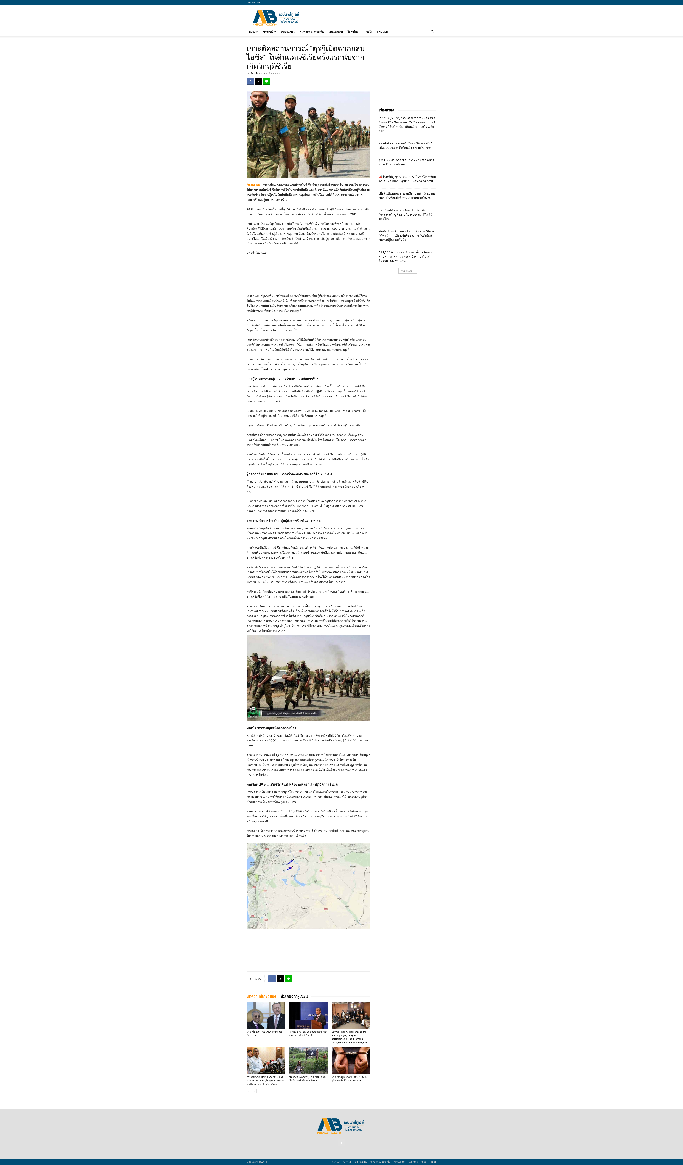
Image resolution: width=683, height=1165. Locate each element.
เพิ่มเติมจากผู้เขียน (293, 996)
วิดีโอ (369, 31)
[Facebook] (250, 81)
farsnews (253, 184)
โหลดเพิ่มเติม (406, 270)
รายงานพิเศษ (288, 31)
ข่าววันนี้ (268, 31)
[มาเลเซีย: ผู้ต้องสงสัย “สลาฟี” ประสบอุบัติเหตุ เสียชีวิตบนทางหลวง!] (351, 1060)
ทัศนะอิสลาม (336, 31)
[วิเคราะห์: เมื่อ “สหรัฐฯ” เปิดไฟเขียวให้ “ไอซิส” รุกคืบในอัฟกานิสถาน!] (308, 1060)
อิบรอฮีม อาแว (257, 73)
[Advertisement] (371, 18)
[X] (258, 81)
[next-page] (254, 1091)
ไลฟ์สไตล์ (353, 31)
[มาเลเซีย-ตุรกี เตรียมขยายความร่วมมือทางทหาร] (266, 1015)
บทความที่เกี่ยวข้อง (261, 996)
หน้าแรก (253, 31)
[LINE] (266, 81)
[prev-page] (249, 1091)
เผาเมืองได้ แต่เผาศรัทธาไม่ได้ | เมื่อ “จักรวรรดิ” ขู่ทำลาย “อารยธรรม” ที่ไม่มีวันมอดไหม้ (407, 215)
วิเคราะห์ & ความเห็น (312, 31)
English (382, 31)
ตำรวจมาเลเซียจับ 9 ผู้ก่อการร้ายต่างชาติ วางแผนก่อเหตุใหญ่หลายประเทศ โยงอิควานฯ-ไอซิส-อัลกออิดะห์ (265, 1080)
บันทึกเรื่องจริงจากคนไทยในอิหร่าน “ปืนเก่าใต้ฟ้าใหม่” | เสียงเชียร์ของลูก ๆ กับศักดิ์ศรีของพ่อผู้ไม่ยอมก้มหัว (407, 236)
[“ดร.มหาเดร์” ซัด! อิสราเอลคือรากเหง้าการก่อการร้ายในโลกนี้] (308, 1015)
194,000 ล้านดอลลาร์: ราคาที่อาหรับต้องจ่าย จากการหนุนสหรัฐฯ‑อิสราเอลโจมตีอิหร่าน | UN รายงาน (405, 257)
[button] (432, 32)
